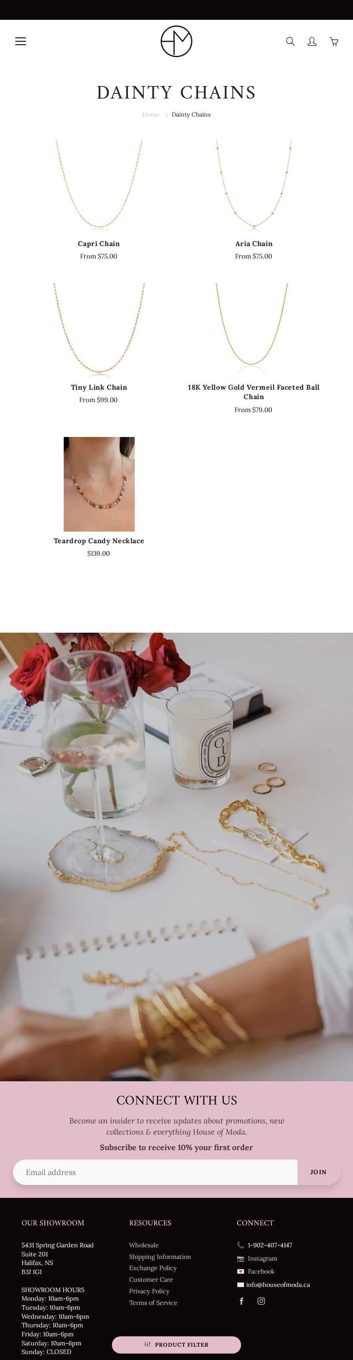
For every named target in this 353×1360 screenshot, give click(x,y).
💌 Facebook (256, 1271)
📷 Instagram (257, 1258)
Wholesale (144, 1245)
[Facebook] (241, 1301)
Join (318, 1172)
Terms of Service (153, 1302)
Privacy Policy (149, 1291)
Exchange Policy (153, 1268)
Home (151, 114)
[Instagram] (261, 1301)
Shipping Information (160, 1256)
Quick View (99, 187)
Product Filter (182, 1344)
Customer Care (151, 1279)
